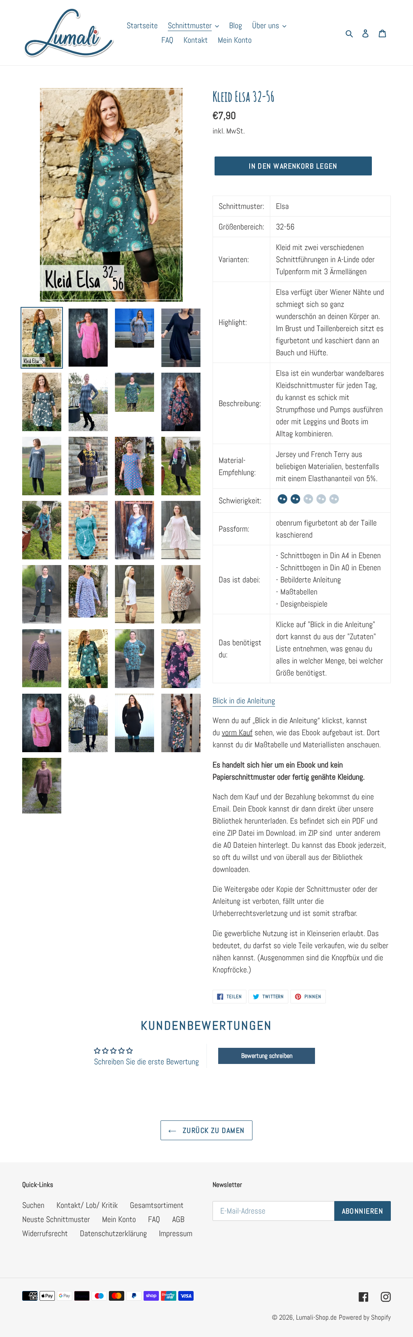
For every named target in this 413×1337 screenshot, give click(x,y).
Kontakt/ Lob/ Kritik (87, 1205)
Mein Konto (119, 1219)
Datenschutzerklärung (113, 1233)
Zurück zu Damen (212, 1130)
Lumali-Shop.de (316, 1317)
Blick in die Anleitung (244, 700)
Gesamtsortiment (157, 1205)
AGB (178, 1219)
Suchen (33, 1205)
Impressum (175, 1233)
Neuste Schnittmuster (56, 1219)
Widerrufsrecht (45, 1233)
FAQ (154, 1219)
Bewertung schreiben (266, 1055)
